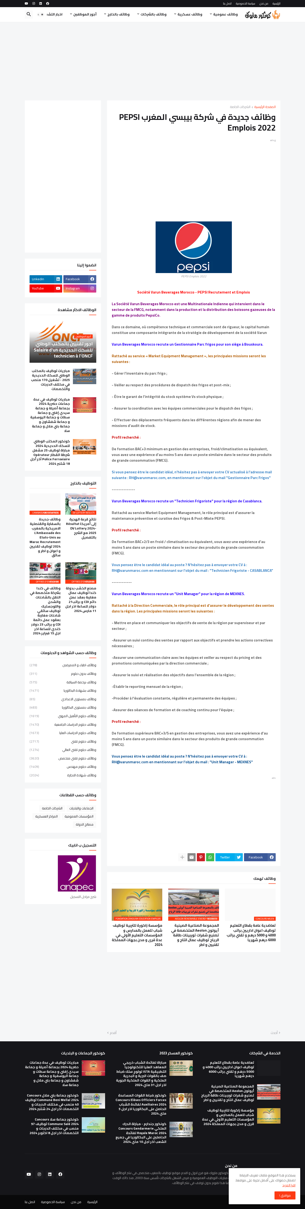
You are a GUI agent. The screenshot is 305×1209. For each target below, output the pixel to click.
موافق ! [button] (285, 1195)
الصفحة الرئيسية (265, 107)
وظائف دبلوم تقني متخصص (63, 758)
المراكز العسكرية (46, 816)
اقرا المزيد (288, 1185)
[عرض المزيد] (182, 857)
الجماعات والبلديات (81, 808)
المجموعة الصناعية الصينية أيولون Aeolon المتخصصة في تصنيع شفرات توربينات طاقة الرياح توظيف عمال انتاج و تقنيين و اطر (195, 935)
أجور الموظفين (85, 14)
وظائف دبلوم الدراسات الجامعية (63, 724)
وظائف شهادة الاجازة (63, 775)
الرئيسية (276, 3)
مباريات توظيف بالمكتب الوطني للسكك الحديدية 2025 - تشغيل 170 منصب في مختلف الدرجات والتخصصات (50, 380)
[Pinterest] (201, 857)
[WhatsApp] (210, 857)
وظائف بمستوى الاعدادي (63, 699)
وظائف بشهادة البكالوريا (63, 690)
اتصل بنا (227, 3)
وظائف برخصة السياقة (63, 682)
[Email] (192, 857)
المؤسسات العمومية (79, 816)
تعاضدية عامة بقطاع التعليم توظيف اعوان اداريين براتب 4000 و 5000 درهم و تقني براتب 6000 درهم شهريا (251, 932)
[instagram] (33, 3)
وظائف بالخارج (118, 14)
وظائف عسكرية (190, 14)
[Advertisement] (152, 61)
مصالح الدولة (84, 824)
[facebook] (47, 3)
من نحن (263, 3)
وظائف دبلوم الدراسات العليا (63, 733)
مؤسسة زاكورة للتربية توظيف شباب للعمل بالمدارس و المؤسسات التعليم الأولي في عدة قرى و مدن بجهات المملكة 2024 (137, 935)
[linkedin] (40, 3)
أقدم (113, 1033)
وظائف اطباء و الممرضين (63, 665)
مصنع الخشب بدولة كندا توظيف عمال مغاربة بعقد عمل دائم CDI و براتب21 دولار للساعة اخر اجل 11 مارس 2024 (80, 599)
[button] (40, 14)
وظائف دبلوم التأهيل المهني (63, 716)
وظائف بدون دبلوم (63, 674)
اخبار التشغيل (51, 14)
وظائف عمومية (225, 14)
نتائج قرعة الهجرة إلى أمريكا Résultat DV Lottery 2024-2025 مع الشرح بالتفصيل (81, 528)
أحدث (274, 1033)
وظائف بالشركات (154, 14)
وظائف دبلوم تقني (63, 741)
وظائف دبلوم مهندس (63, 767)
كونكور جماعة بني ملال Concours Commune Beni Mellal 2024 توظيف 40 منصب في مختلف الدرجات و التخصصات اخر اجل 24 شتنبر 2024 (52, 1102)
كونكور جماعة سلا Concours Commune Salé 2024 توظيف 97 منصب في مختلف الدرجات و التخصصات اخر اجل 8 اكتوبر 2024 (54, 1126)
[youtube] (26, 3)
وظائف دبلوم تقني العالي (63, 750)
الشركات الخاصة (240, 107)
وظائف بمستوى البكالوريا (63, 707)
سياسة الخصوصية (245, 3)
